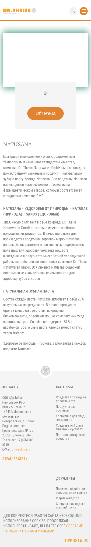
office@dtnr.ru (21, 449)
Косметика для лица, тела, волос (70, 418)
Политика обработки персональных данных (71, 490)
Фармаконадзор (67, 498)
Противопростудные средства (70, 436)
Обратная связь (14, 459)
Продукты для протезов (66, 408)
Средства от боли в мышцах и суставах (69, 427)
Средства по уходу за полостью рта (71, 399)
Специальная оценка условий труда (70, 505)
